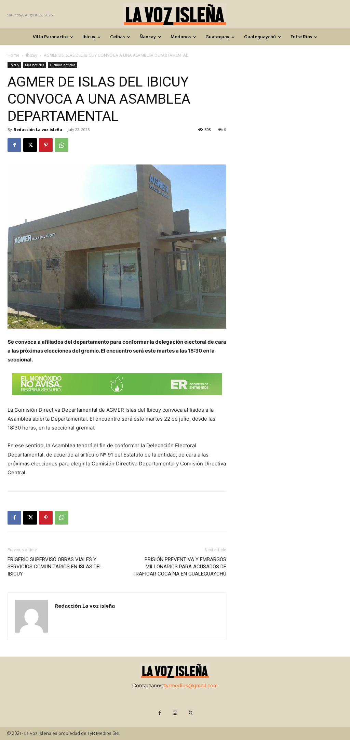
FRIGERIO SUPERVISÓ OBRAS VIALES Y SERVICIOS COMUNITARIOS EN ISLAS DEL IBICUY (55, 566)
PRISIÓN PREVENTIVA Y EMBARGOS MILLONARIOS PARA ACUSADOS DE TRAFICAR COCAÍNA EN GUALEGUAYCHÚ (179, 566)
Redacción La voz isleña (38, 129)
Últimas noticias (62, 65)
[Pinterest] (46, 145)
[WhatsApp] (61, 145)
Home (13, 55)
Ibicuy (31, 55)
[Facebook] (14, 145)
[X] (30, 145)
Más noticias (34, 65)
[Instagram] (175, 713)
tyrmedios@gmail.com (191, 685)
